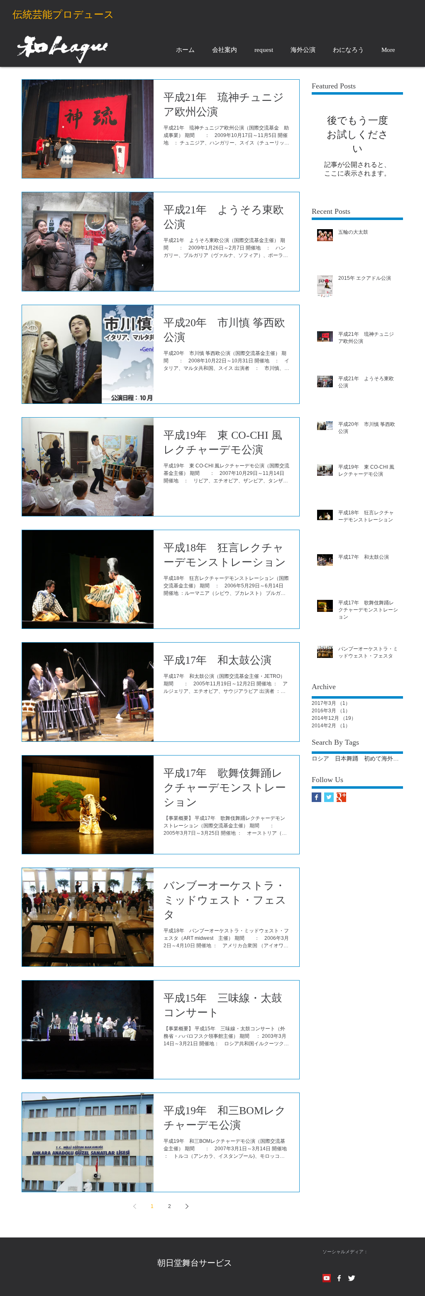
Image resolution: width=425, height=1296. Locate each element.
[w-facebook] (339, 1278)
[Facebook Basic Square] (316, 797)
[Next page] (186, 1206)
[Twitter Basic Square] (329, 797)
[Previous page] (134, 1206)
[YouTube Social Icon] (326, 1278)
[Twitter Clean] (351, 1278)
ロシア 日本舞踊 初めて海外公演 (357, 758)
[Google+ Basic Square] (341, 797)
